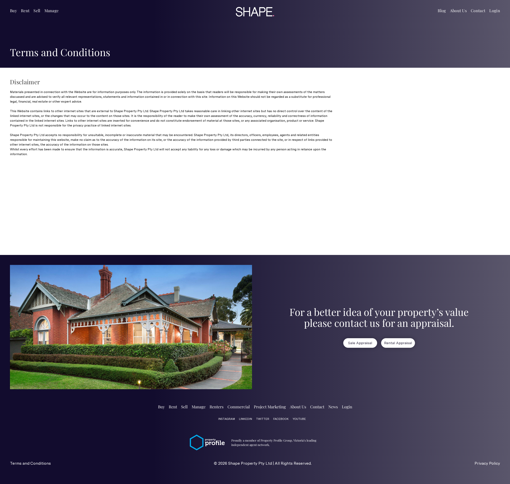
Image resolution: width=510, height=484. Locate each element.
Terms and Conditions (30, 463)
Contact (478, 10)
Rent (25, 10)
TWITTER (262, 418)
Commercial (239, 406)
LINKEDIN (245, 418)
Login (494, 10)
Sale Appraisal (360, 343)
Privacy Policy (487, 463)
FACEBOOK (281, 418)
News (333, 406)
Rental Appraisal (398, 343)
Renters (217, 406)
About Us (458, 10)
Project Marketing (270, 406)
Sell (36, 10)
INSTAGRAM (226, 418)
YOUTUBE (299, 418)
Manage (51, 10)
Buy (13, 10)
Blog (442, 10)
